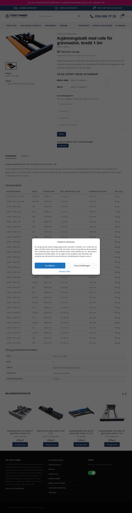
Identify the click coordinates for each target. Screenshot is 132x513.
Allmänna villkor (65, 271)
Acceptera (50, 265)
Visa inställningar (82, 265)
